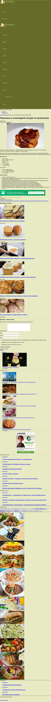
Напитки (4, 83)
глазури (2, 197)
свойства (20, 510)
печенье (27, 508)
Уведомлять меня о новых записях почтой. (11, 344)
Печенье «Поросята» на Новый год (10, 367)
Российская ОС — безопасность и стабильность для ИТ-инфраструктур (18, 382)
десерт (8, 508)
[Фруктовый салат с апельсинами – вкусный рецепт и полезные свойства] (9, 404)
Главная (2, 115)
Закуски (4, 62)
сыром (36, 510)
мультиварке (23, 508)
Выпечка (4, 69)
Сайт (1, 337)
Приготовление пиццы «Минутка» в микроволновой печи (17, 258)
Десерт (4, 76)
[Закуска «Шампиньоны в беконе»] (12, 651)
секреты (24, 510)
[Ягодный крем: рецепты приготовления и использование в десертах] (9, 416)
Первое (4, 41)
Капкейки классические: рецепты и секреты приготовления (18, 277)
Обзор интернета (9, 96)
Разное (4, 89)
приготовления (40, 508)
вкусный (1, 508)
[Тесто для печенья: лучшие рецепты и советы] (12, 312)
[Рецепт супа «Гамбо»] (12, 595)
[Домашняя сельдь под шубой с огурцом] (12, 679)
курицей (19, 508)
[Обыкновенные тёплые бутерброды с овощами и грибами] (12, 567)
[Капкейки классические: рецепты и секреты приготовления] (12, 274)
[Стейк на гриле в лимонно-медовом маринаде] (12, 665)
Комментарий (3, 330)
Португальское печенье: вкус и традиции (12, 221)
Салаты (4, 55)
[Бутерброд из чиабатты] (12, 623)
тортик (41, 510)
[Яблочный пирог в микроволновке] (12, 609)
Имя (1, 333)
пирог (30, 508)
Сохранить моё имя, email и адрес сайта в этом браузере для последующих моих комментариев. (23, 340)
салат (16, 510)
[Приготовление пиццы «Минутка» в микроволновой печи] (12, 256)
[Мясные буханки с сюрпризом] (12, 526)
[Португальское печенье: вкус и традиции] (12, 218)
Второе (4, 48)
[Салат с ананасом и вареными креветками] (12, 581)
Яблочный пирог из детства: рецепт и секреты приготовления (16, 429)
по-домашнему (12, 197)
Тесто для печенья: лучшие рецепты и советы (13, 314)
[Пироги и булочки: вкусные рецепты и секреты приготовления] (12, 293)
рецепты (8, 510)
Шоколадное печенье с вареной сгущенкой (13, 239)
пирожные (6, 197)
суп (31, 510)
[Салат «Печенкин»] (12, 553)
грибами (5, 508)
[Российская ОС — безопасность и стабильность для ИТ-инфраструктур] (9, 381)
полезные (33, 508)
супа (33, 510)
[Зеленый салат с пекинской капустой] (12, 637)
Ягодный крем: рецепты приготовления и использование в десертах (18, 417)
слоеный (28, 510)
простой (46, 508)
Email (1, 335)
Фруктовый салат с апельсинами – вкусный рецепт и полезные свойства (19, 405)
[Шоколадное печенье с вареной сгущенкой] (12, 237)
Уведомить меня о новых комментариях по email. (12, 342)
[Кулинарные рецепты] (7, 4)
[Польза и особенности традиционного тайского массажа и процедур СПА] (9, 392)
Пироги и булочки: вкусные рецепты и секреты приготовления (19, 296)
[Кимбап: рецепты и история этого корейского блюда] (12, 540)
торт (39, 510)
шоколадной (19, 197)
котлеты (15, 508)
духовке (11, 508)
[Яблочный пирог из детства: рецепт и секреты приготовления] (9, 428)
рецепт (2, 511)
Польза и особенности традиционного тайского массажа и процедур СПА (19, 394)
